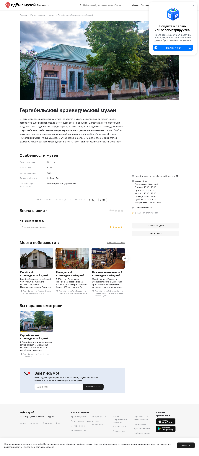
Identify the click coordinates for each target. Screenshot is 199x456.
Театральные (140, 424)
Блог (58, 423)
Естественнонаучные (81, 421)
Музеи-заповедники (98, 422)
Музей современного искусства (120, 419)
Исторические (78, 426)
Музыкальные (119, 426)
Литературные (99, 416)
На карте (34, 423)
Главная (23, 15)
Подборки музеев (142, 433)
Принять (186, 445)
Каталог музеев (37, 15)
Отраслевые (119, 431)
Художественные (142, 428)
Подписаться (93, 387)
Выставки (146, 5)
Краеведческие (78, 430)
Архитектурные (78, 416)
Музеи (135, 5)
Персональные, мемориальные (141, 417)
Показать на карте (116, 242)
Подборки (47, 423)
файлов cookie (84, 444)
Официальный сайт (144, 207)
